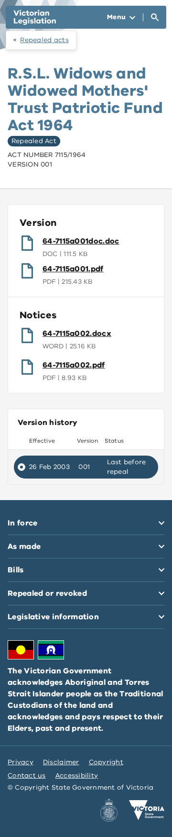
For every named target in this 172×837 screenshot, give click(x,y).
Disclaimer (61, 762)
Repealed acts (44, 40)
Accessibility (76, 775)
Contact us (27, 775)
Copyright (106, 762)
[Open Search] (154, 17)
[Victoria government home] (146, 810)
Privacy (20, 762)
